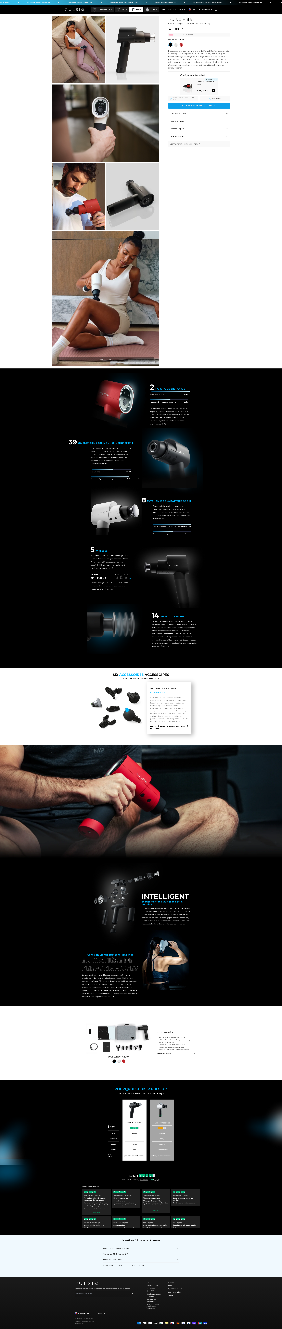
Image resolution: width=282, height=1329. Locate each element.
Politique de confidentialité (152, 1301)
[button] (127, 711)
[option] (114, 1061)
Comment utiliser (175, 1292)
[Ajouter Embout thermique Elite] (213, 90)
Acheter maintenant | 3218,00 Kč (199, 105)
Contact (171, 1295)
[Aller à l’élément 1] (78, 49)
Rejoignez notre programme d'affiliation (153, 1307)
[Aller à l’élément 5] (132, 196)
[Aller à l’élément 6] (105, 298)
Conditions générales (151, 1290)
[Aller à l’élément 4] (78, 196)
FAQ (170, 1286)
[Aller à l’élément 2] (132, 49)
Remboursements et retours (154, 1295)
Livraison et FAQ (153, 1286)
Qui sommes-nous (175, 1289)
